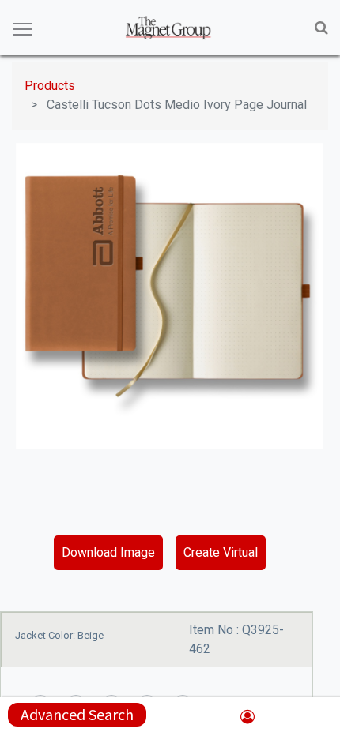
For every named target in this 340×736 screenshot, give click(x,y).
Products (50, 85)
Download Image (108, 552)
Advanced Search (77, 714)
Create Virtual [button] (220, 552)
